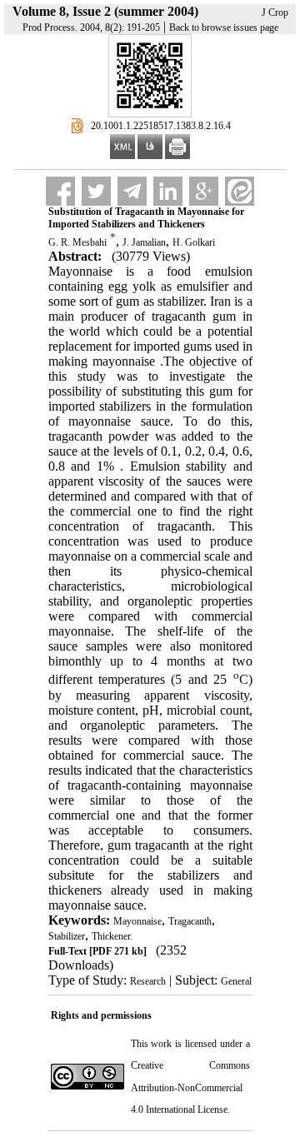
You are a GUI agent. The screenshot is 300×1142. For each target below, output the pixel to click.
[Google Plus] (203, 191)
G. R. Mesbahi (77, 242)
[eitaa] (239, 191)
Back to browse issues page (223, 27)
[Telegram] (132, 191)
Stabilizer (66, 936)
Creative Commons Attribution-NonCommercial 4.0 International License (190, 1087)
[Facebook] (60, 191)
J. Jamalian (144, 242)
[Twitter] (96, 191)
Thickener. (112, 936)
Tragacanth (190, 921)
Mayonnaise (137, 921)
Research (148, 981)
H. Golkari (193, 242)
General (236, 981)
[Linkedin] (167, 191)
